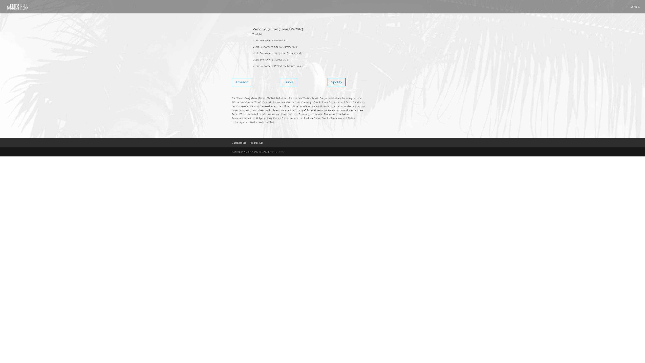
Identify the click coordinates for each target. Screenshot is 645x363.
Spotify (336, 82)
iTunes (288, 82)
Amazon (241, 82)
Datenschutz (239, 142)
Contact (635, 7)
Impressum (257, 142)
